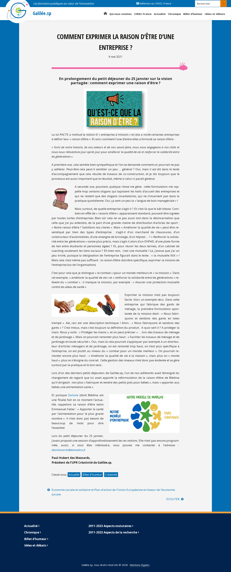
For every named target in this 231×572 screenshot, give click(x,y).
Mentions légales (139, 565)
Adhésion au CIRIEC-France (155, 3)
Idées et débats (35, 545)
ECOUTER (172, 499)
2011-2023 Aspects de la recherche (112, 532)
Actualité (73, 474)
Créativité (111, 474)
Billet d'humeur (92, 474)
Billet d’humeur (35, 539)
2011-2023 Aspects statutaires (109, 526)
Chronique (31, 532)
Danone (73, 395)
